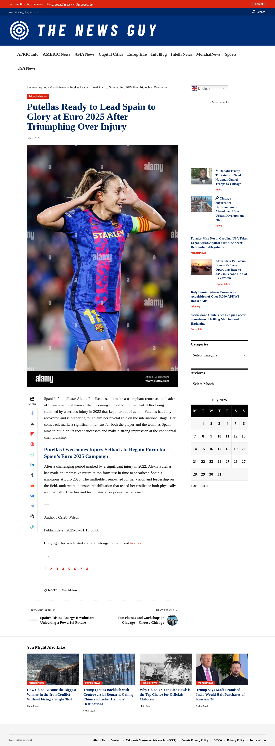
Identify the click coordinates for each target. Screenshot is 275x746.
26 (236, 461)
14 (195, 449)
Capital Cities (222, 283)
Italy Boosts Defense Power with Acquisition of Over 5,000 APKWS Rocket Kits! (215, 296)
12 (236, 436)
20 (244, 449)
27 (244, 461)
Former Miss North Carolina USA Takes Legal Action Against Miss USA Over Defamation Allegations (219, 243)
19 (236, 449)
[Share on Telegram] (32, 506)
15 (203, 449)
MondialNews (38, 96)
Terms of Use (84, 4)
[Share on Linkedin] (32, 465)
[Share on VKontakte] (32, 496)
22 (203, 461)
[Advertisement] (227, 132)
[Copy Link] (32, 527)
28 (195, 474)
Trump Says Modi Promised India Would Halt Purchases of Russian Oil (220, 694)
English (203, 88)
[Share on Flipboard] (32, 434)
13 (244, 436)
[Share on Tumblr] (32, 475)
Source (135, 543)
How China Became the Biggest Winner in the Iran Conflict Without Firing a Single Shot (51, 694)
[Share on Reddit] (32, 485)
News (218, 189)
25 (227, 461)
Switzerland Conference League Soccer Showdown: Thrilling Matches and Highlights (218, 319)
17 (219, 449)
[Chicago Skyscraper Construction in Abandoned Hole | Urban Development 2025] (201, 204)
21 (195, 461)
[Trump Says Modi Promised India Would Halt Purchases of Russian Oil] (222, 669)
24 (219, 461)
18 (227, 449)
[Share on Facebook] (32, 413)
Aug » (204, 485)
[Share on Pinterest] (32, 444)
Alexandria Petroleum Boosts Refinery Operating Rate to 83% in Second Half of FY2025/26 (231, 269)
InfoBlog (195, 306)
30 (211, 474)
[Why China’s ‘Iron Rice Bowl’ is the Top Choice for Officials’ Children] (166, 669)
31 (219, 474)
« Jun (194, 485)
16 (211, 449)
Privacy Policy (61, 4)
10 (219, 436)
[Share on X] (32, 423)
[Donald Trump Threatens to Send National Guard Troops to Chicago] (201, 176)
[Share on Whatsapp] (32, 454)
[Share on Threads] (32, 516)
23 (211, 461)
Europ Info (196, 329)
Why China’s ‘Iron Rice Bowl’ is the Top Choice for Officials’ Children (165, 694)
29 (203, 474)
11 (227, 436)
